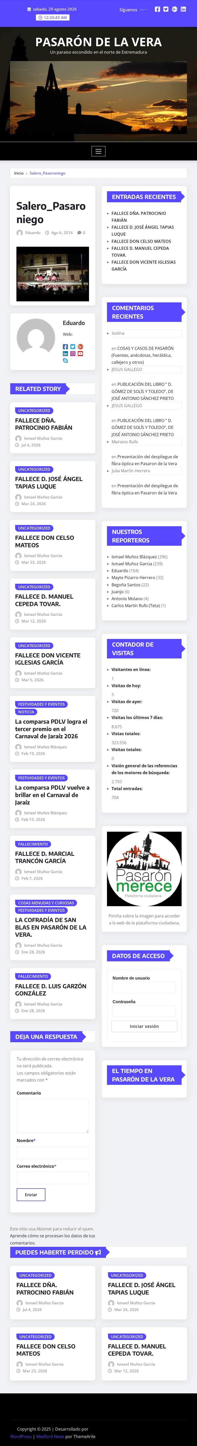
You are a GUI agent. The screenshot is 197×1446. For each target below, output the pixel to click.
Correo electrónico (36, 1166)
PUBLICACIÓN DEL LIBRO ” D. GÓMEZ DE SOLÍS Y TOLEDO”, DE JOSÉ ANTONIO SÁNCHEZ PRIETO (143, 391)
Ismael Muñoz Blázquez (45, 746)
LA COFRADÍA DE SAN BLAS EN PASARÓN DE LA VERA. (50, 927)
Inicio (19, 173)
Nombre (26, 1140)
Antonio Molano (127, 598)
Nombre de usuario (131, 978)
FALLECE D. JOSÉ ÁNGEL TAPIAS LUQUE (49, 482)
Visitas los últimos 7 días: (138, 717)
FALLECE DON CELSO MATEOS (141, 241)
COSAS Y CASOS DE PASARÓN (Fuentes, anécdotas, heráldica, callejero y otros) (143, 355)
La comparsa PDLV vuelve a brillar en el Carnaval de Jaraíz (52, 795)
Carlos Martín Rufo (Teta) (136, 605)
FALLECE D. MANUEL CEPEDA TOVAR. (44, 600)
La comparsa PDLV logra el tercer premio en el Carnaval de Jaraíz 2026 (51, 729)
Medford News (50, 1436)
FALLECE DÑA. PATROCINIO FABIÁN (43, 424)
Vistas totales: (127, 733)
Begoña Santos (126, 585)
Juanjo (118, 592)
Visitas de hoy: (127, 685)
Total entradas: (128, 788)
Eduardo (33, 232)
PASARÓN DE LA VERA (98, 42)
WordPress (21, 1436)
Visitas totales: (127, 749)
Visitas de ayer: (127, 701)
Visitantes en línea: (132, 669)
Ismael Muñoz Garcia (43, 438)
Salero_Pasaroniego (47, 173)
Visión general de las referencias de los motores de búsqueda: (144, 769)
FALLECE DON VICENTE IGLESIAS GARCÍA (48, 659)
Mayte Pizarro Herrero (133, 577)
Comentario (29, 1093)
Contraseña (124, 1002)
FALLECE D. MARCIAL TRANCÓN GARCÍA (44, 857)
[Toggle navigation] (99, 151)
